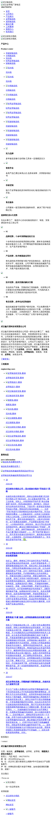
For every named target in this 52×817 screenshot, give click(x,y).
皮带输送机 (10, 19)
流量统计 (31, 764)
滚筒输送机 (10, 21)
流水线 (9, 58)
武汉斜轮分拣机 (12, 796)
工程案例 (10, 27)
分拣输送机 (10, 56)
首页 (8, 11)
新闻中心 (10, 29)
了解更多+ (5, 359)
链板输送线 (10, 63)
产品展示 (10, 16)
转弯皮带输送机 (12, 61)
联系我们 (10, 32)
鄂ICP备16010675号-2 (18, 764)
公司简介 (10, 14)
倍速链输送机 (11, 53)
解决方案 (10, 24)
